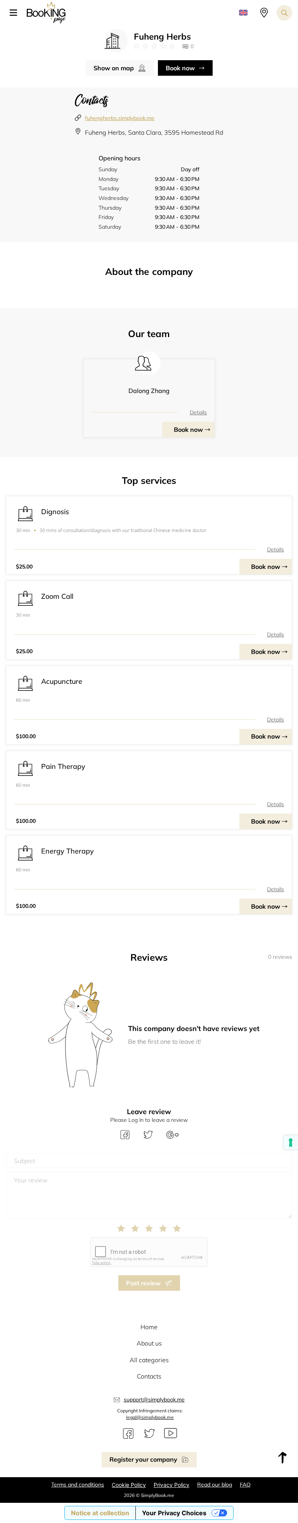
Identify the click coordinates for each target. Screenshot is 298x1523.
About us (149, 1343)
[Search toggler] (284, 13)
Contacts (149, 1376)
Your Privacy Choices (174, 1513)
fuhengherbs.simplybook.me (119, 118)
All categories (149, 1360)
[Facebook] (128, 1433)
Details (198, 412)
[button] (16, 13)
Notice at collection (100, 1513)
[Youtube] (170, 1433)
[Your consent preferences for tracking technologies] (290, 1142)
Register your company (143, 1459)
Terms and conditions (77, 1484)
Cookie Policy (129, 1484)
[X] (149, 1433)
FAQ (245, 1484)
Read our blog (214, 1484)
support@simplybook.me (154, 1399)
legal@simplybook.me (150, 1417)
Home (149, 1327)
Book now (180, 68)
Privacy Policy (171, 1484)
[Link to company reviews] (154, 46)
